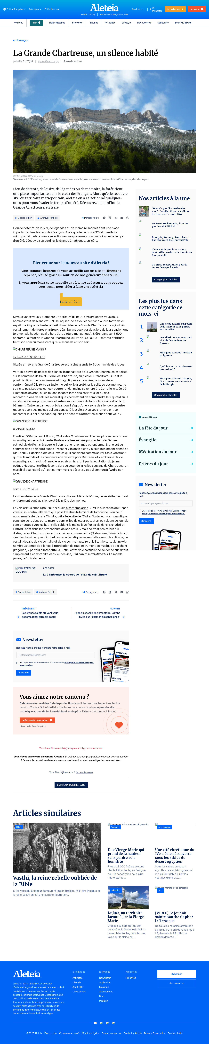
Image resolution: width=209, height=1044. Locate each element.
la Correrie (105, 388)
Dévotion (115, 890)
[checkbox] (17, 663)
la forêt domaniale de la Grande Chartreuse (77, 325)
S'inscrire (24, 672)
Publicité (103, 1000)
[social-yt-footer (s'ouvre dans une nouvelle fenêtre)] (95, 1023)
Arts (160, 890)
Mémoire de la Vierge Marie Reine (114, 14)
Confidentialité (175, 1033)
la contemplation (76, 508)
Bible (18, 827)
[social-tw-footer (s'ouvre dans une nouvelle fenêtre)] (107, 1023)
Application (105, 982)
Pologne (115, 827)
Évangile (147, 440)
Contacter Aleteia (133, 1033)
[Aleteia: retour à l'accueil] (104, 7)
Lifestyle (126, 22)
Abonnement (106, 991)
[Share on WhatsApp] (127, 218)
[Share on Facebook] (104, 218)
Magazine (104, 987)
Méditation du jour (158, 451)
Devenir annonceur (111, 1033)
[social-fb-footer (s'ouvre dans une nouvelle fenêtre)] (101, 1023)
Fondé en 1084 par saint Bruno (33, 436)
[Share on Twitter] (116, 218)
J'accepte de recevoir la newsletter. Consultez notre (57, 663)
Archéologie (164, 827)
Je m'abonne (173, 9)
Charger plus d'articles (165, 279)
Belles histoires (57, 22)
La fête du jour (153, 428)
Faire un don (70, 302)
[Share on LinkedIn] (110, 218)
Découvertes (144, 22)
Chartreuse (107, 372)
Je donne (195, 9)
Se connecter (157, 9)
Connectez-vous (84, 772)
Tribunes (93, 22)
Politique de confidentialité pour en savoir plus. (163, 513)
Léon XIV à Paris (183, 22)
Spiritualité (163, 22)
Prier (34, 22)
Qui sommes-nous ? (69, 1033)
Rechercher (53, 9)
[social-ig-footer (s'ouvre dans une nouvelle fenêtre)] (113, 1023)
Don (101, 996)
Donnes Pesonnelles (154, 1033)
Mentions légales (90, 1033)
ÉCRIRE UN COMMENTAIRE (71, 784)
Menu (20, 22)
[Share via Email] (122, 218)
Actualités (110, 22)
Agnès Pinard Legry (48, 61)
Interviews (77, 22)
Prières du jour (153, 463)
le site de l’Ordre (79, 516)
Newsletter (105, 977)
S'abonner (176, 973)
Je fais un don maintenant (35, 720)
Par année (131, 977)
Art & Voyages (20, 40)
